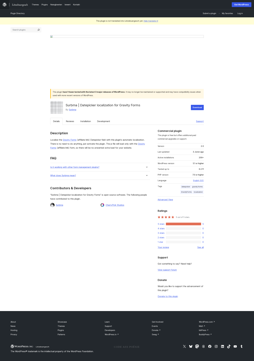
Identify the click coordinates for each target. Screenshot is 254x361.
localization (198, 192)
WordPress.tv (112, 334)
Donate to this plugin (168, 296)
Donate (156, 330)
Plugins (61, 330)
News (13, 326)
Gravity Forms (69, 139)
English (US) (198, 180)
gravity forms (197, 187)
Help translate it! (151, 21)
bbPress (203, 330)
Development (103, 121)
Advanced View (165, 199)
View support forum (167, 269)
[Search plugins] (38, 29)
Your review (163, 247)
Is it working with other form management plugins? (74, 167)
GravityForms (186, 192)
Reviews (70, 121)
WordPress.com (207, 322)
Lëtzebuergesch (42, 347)
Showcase (62, 322)
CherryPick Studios (115, 205)
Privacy (14, 334)
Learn (107, 322)
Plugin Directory (18, 13)
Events (155, 326)
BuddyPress (205, 334)
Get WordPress (241, 4)
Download (197, 107)
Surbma (72, 109)
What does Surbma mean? (63, 175)
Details (56, 121)
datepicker (186, 187)
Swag (155, 334)
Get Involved (157, 322)
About (13, 322)
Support (200, 121)
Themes (61, 326)
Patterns (61, 334)
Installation (85, 121)
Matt (202, 326)
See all (200, 247)
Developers (110, 330)
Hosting (14, 330)
